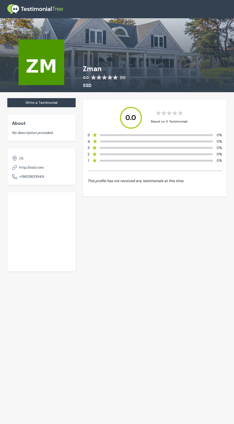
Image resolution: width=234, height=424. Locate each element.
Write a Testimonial (41, 102)
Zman (92, 69)
